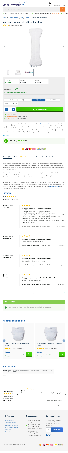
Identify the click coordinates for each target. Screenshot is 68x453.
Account (50, 5)
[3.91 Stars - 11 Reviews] (23, 157)
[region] (41, 394)
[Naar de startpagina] (15, 3)
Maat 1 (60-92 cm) (24, 100)
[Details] (29, 354)
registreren (57, 429)
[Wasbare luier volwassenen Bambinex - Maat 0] (18, 334)
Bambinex (12, 173)
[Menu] (64, 3)
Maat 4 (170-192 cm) (11, 103)
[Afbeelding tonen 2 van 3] (34, 66)
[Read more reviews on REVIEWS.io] (8, 401)
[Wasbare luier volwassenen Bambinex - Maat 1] (51, 334)
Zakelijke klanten (10, 422)
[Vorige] (4, 47)
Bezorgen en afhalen (11, 425)
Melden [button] (44, 226)
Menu (64, 5)
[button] (31, 293)
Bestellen (8, 432)
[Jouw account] (50, 3)
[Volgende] (64, 47)
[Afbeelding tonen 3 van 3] (36, 66)
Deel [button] (48, 226)
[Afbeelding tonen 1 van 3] (31, 66)
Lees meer (6, 135)
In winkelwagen (41, 109)
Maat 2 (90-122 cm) (38, 100)
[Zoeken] (62, 9)
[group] (12, 196)
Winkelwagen (57, 5)
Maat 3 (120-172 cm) (53, 100)
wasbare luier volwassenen (46, 124)
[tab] (7, 157)
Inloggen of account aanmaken (11, 428)
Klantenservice (9, 420)
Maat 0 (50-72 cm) (10, 100)
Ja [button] (41, 226)
